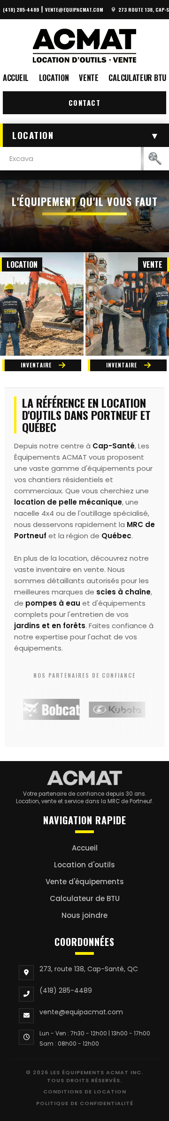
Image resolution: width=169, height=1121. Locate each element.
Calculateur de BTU (85, 898)
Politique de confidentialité (84, 1103)
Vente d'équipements (85, 882)
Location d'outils (84, 865)
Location (54, 77)
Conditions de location (84, 1091)
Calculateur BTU (137, 77)
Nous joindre (84, 915)
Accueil (16, 77)
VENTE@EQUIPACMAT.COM (74, 9)
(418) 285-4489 (21, 9)
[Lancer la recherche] (155, 158)
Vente (89, 77)
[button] (84, 135)
